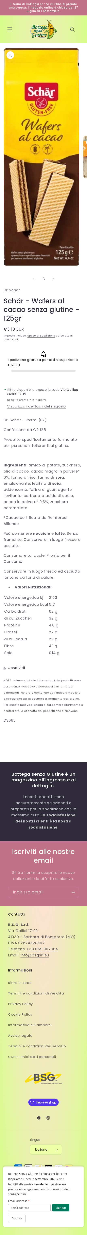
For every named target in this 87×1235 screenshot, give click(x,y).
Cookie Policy (20, 1014)
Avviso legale (20, 1035)
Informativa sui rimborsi (30, 1025)
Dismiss (17, 1218)
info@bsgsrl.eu (34, 955)
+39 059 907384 (42, 949)
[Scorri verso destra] (53, 278)
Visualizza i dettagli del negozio (36, 406)
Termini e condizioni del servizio (37, 1046)
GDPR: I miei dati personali (32, 1056)
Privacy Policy (20, 1003)
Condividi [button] (16, 667)
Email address (19, 1201)
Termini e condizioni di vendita (36, 993)
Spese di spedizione (41, 335)
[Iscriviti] (73, 892)
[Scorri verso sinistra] (33, 278)
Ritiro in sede (20, 982)
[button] (9, 29)
